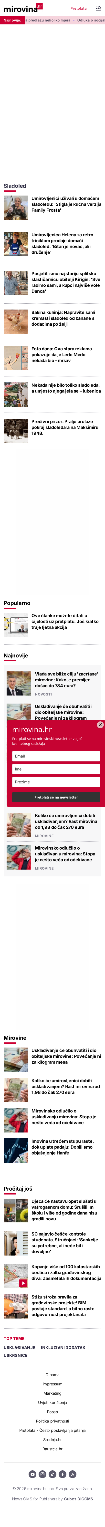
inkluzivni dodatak (63, 1347)
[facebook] (62, 1474)
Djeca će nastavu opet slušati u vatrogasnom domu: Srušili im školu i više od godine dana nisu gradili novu (64, 1210)
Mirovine (44, 836)
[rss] (72, 1474)
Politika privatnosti (52, 1421)
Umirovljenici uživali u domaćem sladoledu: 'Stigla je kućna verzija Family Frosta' (66, 204)
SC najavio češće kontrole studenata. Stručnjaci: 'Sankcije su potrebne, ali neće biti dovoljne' (65, 1242)
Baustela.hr (52, 1448)
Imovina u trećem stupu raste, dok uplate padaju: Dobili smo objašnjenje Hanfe (63, 1147)
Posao (52, 1411)
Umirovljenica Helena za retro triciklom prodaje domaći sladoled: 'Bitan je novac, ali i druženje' (62, 243)
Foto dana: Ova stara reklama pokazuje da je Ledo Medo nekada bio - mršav (62, 354)
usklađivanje (19, 1347)
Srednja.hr (52, 1439)
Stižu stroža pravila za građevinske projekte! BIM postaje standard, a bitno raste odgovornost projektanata (63, 1305)
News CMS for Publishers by (52, 1498)
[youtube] (32, 1474)
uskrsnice (15, 1355)
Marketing (52, 1393)
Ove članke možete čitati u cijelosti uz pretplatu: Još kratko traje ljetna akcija (65, 621)
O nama (52, 1374)
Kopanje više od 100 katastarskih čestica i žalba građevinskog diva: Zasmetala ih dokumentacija (66, 1272)
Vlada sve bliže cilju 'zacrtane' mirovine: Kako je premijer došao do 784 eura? (66, 679)
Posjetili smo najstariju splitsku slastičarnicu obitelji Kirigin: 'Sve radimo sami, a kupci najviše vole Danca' (66, 282)
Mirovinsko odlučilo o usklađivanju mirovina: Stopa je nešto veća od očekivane (65, 853)
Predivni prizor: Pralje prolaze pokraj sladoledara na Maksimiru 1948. (65, 427)
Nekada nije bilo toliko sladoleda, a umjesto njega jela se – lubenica (66, 388)
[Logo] (23, 8)
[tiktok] (52, 1474)
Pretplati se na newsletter (56, 797)
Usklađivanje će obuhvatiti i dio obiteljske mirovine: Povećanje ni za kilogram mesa (64, 715)
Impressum (53, 1384)
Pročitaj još (18, 1188)
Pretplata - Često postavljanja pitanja (52, 1430)
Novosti (43, 694)
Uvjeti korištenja (52, 1402)
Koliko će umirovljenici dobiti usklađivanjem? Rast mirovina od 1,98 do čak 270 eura (66, 821)
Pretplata (79, 8)
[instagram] (42, 1474)
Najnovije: (12, 20)
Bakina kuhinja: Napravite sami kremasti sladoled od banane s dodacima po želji (63, 318)
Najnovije (16, 655)
